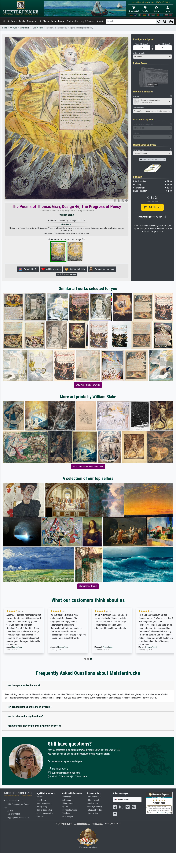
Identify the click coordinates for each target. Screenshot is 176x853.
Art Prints (12, 21)
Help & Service (87, 21)
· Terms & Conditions (43, 803)
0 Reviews (72, 274)
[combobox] (152, 56)
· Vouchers (66, 813)
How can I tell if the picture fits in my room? (29, 706)
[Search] (159, 21)
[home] (4, 21)
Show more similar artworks (88, 385)
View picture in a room (103, 269)
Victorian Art (24, 28)
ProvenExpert (17, 647)
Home (4, 28)
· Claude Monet (93, 800)
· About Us (39, 816)
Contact (99, 21)
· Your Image (66, 797)
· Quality (65, 807)
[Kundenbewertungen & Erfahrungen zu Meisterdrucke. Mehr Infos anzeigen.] (159, 803)
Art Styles (44, 21)
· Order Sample (67, 816)
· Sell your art (66, 800)
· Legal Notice (41, 800)
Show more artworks (88, 586)
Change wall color (76, 269)
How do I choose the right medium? (25, 716)
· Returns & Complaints (44, 813)
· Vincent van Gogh (94, 797)
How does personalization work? (23, 685)
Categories (32, 21)
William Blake (37, 28)
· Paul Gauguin (92, 803)
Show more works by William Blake (88, 466)
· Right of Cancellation (44, 810)
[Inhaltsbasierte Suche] (165, 21)
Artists (22, 21)
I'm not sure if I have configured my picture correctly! (34, 725)
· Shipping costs (67, 803)
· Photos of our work (69, 810)
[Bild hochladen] (171, 21)
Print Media (72, 21)
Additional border (139, 53)
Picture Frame (57, 21)
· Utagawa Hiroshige (95, 810)
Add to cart (154, 207)
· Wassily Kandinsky (94, 807)
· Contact (39, 797)
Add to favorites (53, 269)
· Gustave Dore (92, 813)
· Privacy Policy (41, 807)
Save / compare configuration (153, 159)
